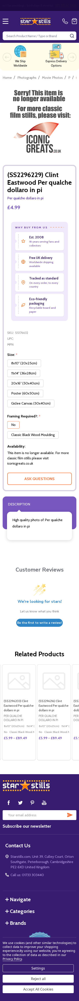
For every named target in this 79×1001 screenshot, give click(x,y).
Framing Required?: (24, 416)
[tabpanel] (18, 712)
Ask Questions (39, 478)
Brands (18, 923)
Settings (38, 968)
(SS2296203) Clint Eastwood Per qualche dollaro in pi (19, 705)
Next (72, 57)
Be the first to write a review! (39, 623)
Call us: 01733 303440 (27, 875)
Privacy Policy (12, 959)
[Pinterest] (32, 802)
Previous (7, 57)
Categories (22, 911)
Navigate (20, 899)
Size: (12, 355)
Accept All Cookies (38, 989)
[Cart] (74, 21)
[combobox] (39, 35)
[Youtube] (44, 802)
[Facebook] (8, 802)
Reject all (38, 978)
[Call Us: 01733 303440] (66, 21)
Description (19, 504)
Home (7, 78)
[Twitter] (20, 802)
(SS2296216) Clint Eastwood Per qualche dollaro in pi (53, 705)
